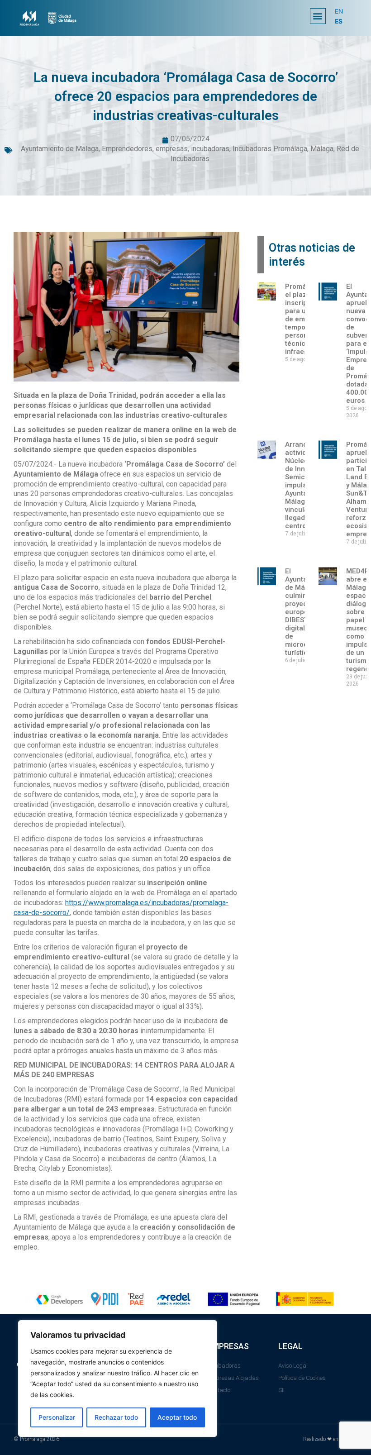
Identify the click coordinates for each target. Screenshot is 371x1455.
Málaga (321, 148)
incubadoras (210, 148)
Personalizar (56, 1417)
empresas (172, 148)
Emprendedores (127, 148)
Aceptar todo (177, 1417)
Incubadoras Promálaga (270, 148)
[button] (318, 16)
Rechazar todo (116, 1417)
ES (338, 21)
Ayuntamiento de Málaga (60, 148)
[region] (117, 1378)
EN (339, 11)
